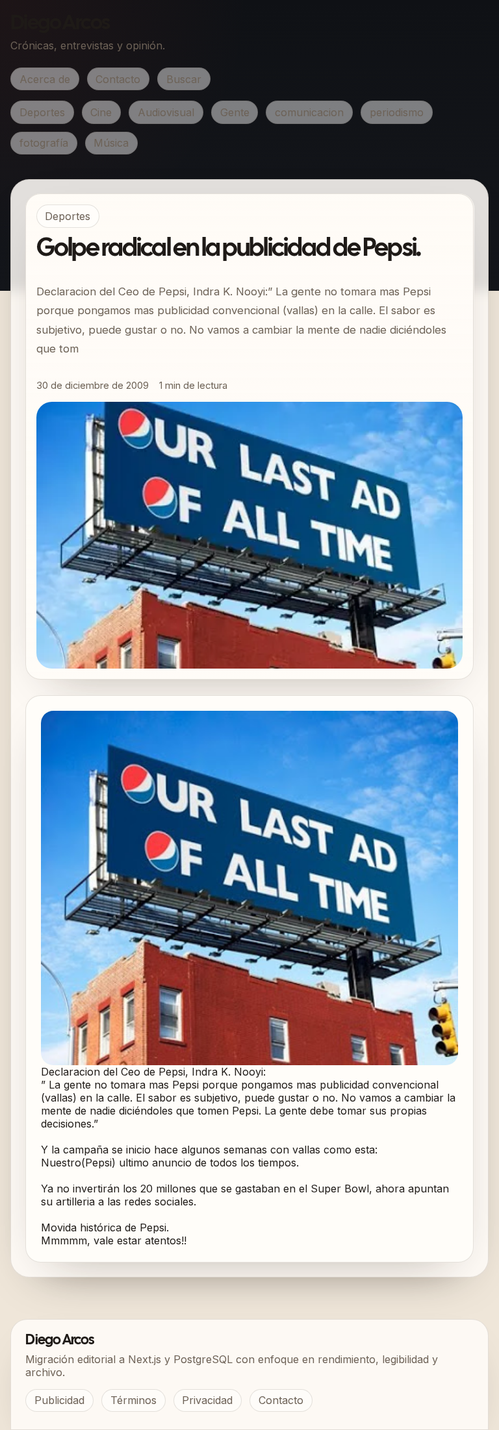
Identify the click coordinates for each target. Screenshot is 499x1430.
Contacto (118, 79)
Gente (235, 112)
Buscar (183, 79)
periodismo (397, 112)
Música (111, 142)
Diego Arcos (59, 23)
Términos (133, 1400)
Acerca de (44, 79)
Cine (101, 112)
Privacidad (207, 1400)
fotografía (43, 142)
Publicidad (59, 1400)
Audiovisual (166, 112)
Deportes (42, 112)
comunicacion (309, 112)
